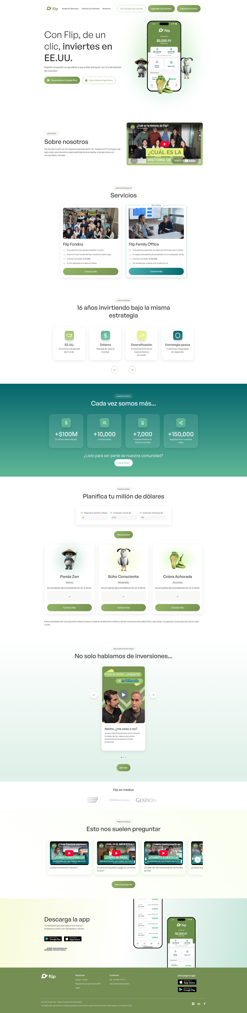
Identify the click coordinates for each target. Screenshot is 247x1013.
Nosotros (107, 8)
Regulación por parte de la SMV (88, 983)
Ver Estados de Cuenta (131, 8)
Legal (77, 988)
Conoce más (91, 271)
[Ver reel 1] (121, 757)
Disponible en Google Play (64, 80)
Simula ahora (123, 534)
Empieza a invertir (188, 8)
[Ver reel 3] (125, 757)
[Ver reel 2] (123, 757)
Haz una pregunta (123, 884)
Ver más (123, 767)
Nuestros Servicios (70, 8)
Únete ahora (123, 462)
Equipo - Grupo (81, 979)
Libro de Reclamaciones (119, 983)
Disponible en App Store (101, 80)
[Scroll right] (198, 860)
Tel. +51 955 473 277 (117, 979)
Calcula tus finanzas (90, 8)
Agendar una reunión (161, 8)
